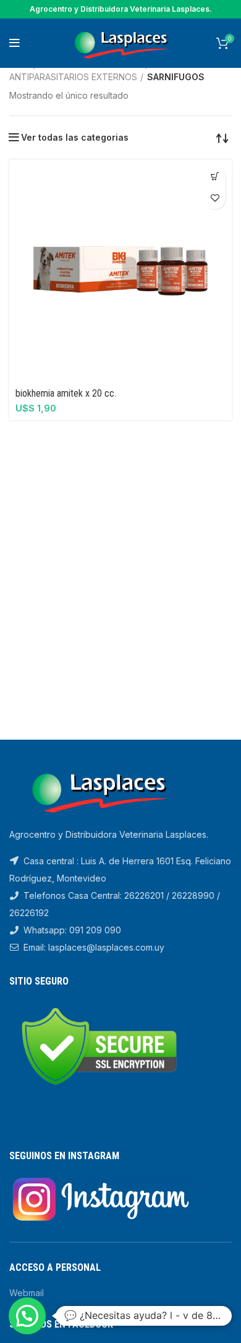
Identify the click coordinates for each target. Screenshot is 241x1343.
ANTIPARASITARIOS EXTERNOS (73, 77)
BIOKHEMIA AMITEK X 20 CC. (65, 393)
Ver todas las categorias (75, 137)
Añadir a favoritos (215, 198)
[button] (215, 177)
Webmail (26, 1292)
